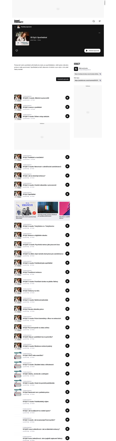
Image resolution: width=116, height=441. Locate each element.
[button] (94, 21)
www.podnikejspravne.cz (85, 69)
